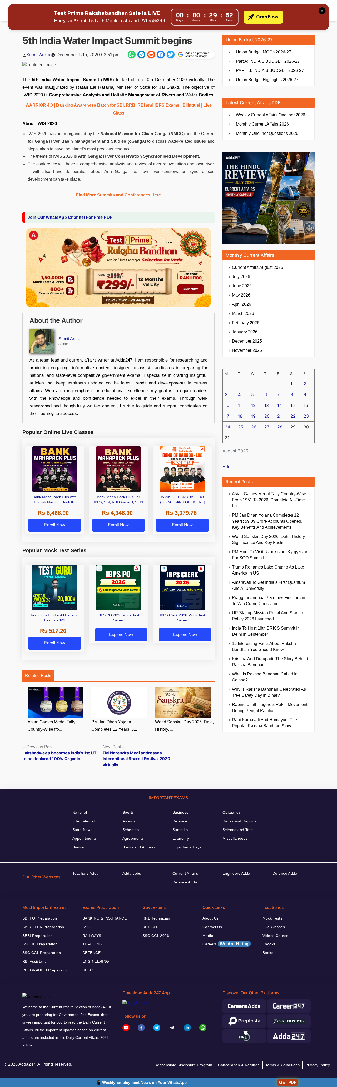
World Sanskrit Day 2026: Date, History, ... (184, 726)
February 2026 (245, 322)
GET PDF (287, 1082)
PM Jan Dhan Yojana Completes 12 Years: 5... (114, 726)
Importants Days (186, 847)
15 (292, 405)
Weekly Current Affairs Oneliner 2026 (270, 115)
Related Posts (38, 675)
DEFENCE (91, 953)
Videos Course (275, 935)
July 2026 (241, 276)
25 (240, 426)
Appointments (84, 838)
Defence (179, 821)
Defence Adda (184, 882)
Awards (129, 821)
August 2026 (257, 267)
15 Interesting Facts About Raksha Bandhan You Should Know (264, 646)
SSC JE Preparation (40, 944)
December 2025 (247, 341)
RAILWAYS (91, 935)
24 (227, 426)
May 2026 (241, 295)
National (79, 812)
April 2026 (241, 304)
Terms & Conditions (282, 1065)
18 (240, 416)
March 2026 (243, 313)
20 (267, 416)
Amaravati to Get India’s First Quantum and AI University (268, 585)
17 (227, 416)
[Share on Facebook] (161, 54)
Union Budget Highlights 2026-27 (267, 79)
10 (227, 405)
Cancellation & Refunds (238, 1065)
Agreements (133, 838)
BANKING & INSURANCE (104, 918)
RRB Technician (156, 918)
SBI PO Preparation (39, 918)
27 (266, 426)
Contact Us (212, 927)
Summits (180, 830)
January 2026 (244, 332)
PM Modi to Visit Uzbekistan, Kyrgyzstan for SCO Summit (270, 555)
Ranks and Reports (239, 821)
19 (253, 416)
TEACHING (92, 944)
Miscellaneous (234, 838)
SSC (86, 927)
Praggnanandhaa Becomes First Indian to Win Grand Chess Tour (268, 600)
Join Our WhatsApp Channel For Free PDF (70, 217)
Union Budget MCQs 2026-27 (263, 52)
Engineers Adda (236, 873)
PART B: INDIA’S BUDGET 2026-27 (270, 70)
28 (280, 426)
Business (180, 812)
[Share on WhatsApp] (132, 54)
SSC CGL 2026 (155, 935)
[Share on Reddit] (151, 54)
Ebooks (269, 944)
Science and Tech (238, 830)
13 (266, 405)
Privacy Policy (317, 1065)
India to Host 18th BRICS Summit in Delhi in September (266, 631)
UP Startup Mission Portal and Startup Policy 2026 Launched (267, 616)
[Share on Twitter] (171, 54)
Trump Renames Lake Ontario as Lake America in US (268, 570)
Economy (180, 838)
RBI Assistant (34, 961)
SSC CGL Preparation (41, 953)
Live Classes (273, 927)
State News (82, 830)
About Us (210, 918)
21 (279, 416)
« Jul (226, 467)
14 (279, 405)
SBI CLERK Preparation (43, 927)
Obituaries (231, 812)
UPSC (87, 970)
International (83, 821)
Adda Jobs (131, 873)
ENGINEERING (95, 961)
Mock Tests (272, 918)
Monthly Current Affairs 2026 (262, 124)
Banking (79, 847)
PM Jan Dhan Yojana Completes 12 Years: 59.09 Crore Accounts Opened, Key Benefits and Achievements (267, 521)
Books (267, 953)
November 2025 (247, 350)
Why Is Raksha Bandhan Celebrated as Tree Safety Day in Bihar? (269, 692)
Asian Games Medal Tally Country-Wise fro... (51, 726)
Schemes (130, 830)
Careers (225, 944)
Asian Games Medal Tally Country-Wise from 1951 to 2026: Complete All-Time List (269, 500)
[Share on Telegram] (141, 54)
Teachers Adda (85, 873)
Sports (128, 812)
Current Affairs (185, 873)
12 (253, 405)
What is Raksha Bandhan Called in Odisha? (265, 677)
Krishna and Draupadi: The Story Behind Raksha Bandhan (270, 661)
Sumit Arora (38, 54)
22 (293, 416)
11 (240, 405)
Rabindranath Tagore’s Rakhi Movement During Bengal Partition (269, 707)
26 (253, 426)
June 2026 (242, 286)
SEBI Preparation (37, 935)
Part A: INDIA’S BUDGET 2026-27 (268, 61)
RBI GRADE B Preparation (45, 970)
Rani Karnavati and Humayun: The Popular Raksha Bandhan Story (264, 723)
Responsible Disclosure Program (183, 1065)
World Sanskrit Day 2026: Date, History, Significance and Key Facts (269, 539)
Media (207, 935)
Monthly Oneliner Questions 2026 (267, 133)
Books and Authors (139, 847)
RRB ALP (150, 927)
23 (306, 416)
